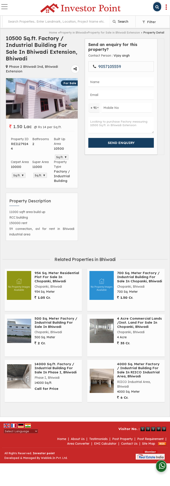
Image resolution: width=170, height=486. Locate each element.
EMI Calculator (105, 444)
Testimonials (98, 439)
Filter (151, 22)
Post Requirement (150, 439)
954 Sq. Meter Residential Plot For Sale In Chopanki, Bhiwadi (57, 277)
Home (53, 32)
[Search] (157, 6)
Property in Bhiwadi (73, 32)
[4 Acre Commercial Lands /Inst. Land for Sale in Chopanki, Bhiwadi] (102, 331)
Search (122, 21)
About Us (78, 439)
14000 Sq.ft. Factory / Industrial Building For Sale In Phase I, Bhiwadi (56, 368)
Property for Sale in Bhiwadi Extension (114, 32)
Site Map (148, 444)
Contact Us (129, 444)
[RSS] (162, 444)
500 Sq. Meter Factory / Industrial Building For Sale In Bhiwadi (56, 322)
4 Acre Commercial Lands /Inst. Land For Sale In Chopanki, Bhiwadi (139, 322)
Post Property (122, 439)
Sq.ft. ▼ (61, 157)
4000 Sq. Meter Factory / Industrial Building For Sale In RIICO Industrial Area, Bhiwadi (138, 370)
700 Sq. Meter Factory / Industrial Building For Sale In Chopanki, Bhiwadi (139, 277)
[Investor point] (80, 8)
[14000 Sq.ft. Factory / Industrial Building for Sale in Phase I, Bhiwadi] (19, 376)
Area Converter (78, 444)
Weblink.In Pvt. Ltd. (54, 458)
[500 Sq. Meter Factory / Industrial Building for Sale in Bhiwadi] (19, 331)
